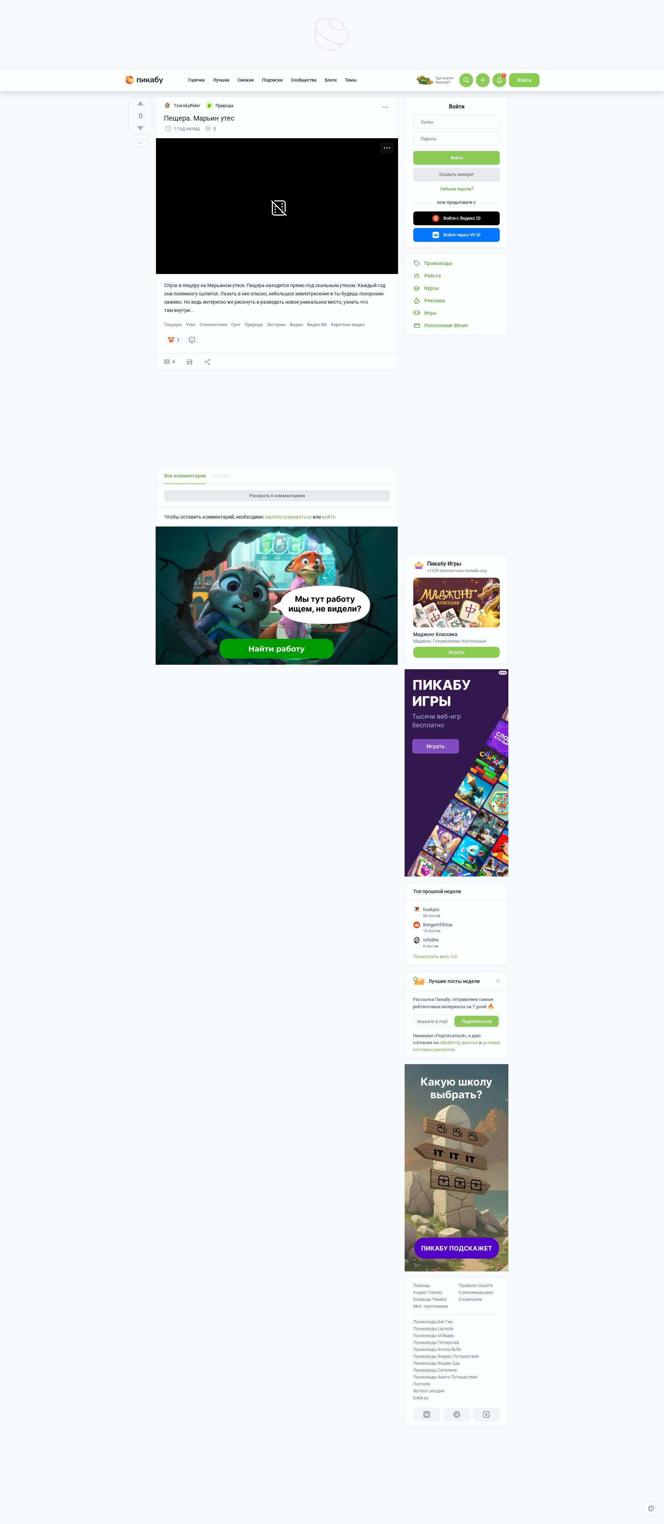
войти (328, 517)
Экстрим (276, 324)
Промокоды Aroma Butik (437, 1349)
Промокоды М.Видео (433, 1335)
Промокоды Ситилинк (435, 1370)
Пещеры (173, 324)
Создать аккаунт (456, 174)
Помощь (421, 1285)
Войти (524, 80)
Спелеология (213, 324)
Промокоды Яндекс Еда (436, 1363)
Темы (351, 80)
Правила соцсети (476, 1285)
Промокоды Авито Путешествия (445, 1377)
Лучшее (221, 80)
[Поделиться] (207, 361)
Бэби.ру (420, 1397)
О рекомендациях (476, 1292)
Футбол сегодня (428, 1391)
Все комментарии (185, 476)
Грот (235, 324)
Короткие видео (348, 324)
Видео (296, 324)
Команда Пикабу (430, 1299)
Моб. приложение (430, 1306)
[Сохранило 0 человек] (190, 361)
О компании (470, 1299)
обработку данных (459, 1042)
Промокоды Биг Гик (432, 1321)
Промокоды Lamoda (433, 1328)
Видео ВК (317, 324)
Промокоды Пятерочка (436, 1342)
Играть (457, 652)
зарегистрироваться (288, 517)
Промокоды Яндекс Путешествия (446, 1356)
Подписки (272, 80)
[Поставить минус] (140, 128)
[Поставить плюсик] (140, 103)
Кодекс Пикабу (428, 1292)
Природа (254, 324)
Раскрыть (277, 495)
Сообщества (303, 80)
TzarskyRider (187, 105)
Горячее (196, 80)
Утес (190, 324)
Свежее (246, 80)
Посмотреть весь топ (435, 956)
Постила (421, 1384)
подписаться (476, 1021)
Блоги (330, 80)
